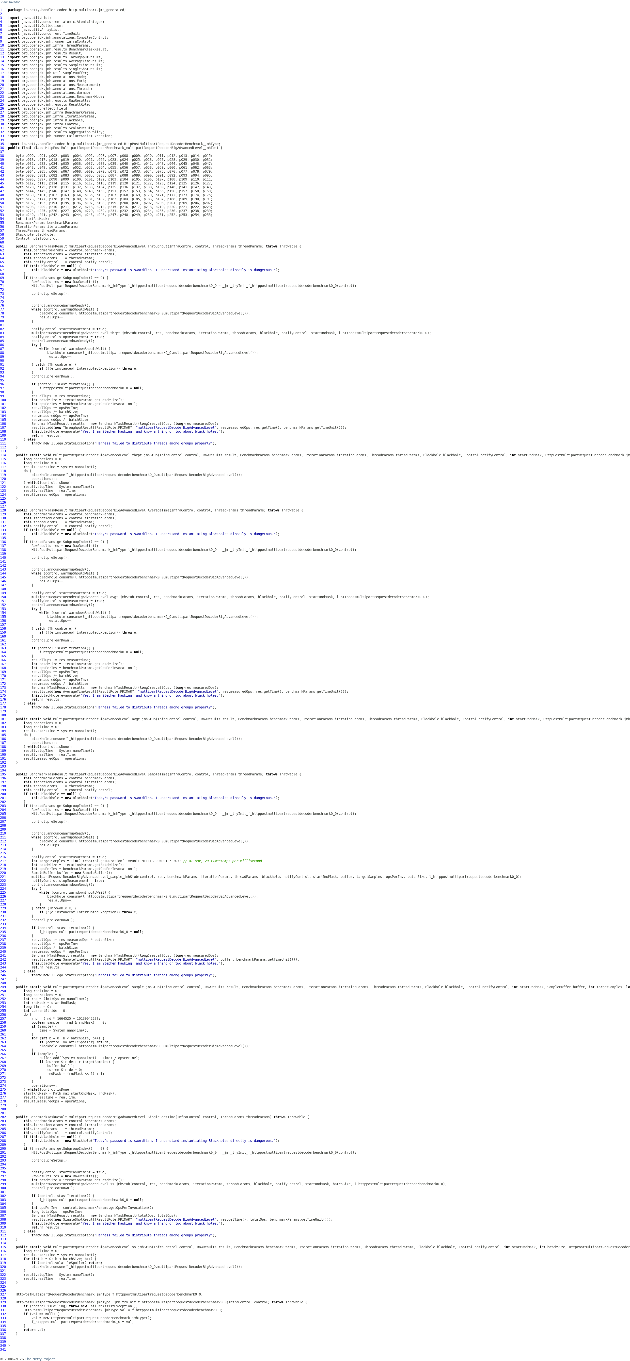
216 (3, 857)
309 (3, 1223)
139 (3, 554)
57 (2, 230)
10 (2, 45)
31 (2, 128)
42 (2, 171)
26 (2, 108)
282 (3, 1117)
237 (3, 940)
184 (3, 731)
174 (3, 691)
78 (2, 313)
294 (3, 1164)
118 (3, 471)
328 (3, 1298)
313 (3, 1239)
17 (2, 73)
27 (2, 112)
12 (2, 53)
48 (2, 195)
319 (3, 1263)
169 (3, 672)
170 (3, 676)
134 (3, 534)
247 (3, 979)
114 (3, 455)
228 (3, 904)
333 (3, 1318)
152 (3, 605)
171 (3, 680)
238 (3, 944)
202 (3, 802)
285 (3, 1129)
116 (3, 463)
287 (3, 1137)
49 (2, 199)
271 (3, 1074)
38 (2, 156)
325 (3, 1286)
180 (3, 715)
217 (3, 861)
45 (2, 183)
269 (3, 1066)
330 (3, 1306)
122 (3, 487)
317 (3, 1255)
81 (2, 325)
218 (3, 865)
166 (3, 660)
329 (3, 1302)
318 (3, 1259)
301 (3, 1192)
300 (3, 1188)
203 (3, 806)
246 (3, 975)
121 (3, 483)
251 (3, 995)
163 (3, 648)
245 (3, 971)
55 (2, 223)
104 (3, 416)
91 (2, 364)
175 (3, 695)
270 (3, 1070)
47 (2, 191)
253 (3, 1003)
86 (2, 345)
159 (3, 632)
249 (3, 987)
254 (3, 1007)
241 (3, 955)
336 (3, 1330)
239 (3, 948)
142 (3, 565)
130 (3, 518)
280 (3, 1109)
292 (3, 1156)
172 (3, 684)
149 (3, 593)
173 (3, 687)
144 (3, 573)
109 (3, 435)
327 (3, 1294)
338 (3, 1338)
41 (2, 167)
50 (2, 203)
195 (3, 774)
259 (3, 1026)
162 (3, 644)
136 (3, 542)
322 (3, 1275)
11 (2, 49)
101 (3, 404)
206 (3, 818)
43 (2, 175)
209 (3, 829)
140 (3, 557)
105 (3, 420)
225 (3, 892)
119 (3, 475)
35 (2, 144)
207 (3, 821)
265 (3, 1050)
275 (3, 1089)
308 (3, 1219)
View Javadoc (10, 2)
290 (3, 1148)
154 (3, 613)
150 (3, 597)
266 (3, 1054)
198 (3, 786)
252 (3, 999)
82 (2, 329)
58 (2, 234)
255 (3, 1011)
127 (3, 506)
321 (3, 1271)
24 (2, 100)
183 (3, 727)
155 (3, 617)
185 (3, 735)
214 (3, 849)
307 (3, 1215)
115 (3, 459)
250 (3, 991)
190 (3, 754)
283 (3, 1121)
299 (3, 1184)
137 (3, 546)
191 (3, 758)
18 (2, 77)
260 (3, 1030)
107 (3, 427)
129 (3, 514)
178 (3, 707)
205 (3, 814)
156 (3, 621)
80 (2, 321)
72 (2, 290)
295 (3, 1168)
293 (3, 1160)
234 (3, 928)
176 (3, 699)
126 (3, 502)
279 (3, 1105)
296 (3, 1172)
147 (3, 585)
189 (3, 751)
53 (2, 215)
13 (2, 57)
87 (2, 349)
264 (3, 1046)
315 (3, 1247)
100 (3, 400)
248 (3, 983)
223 (3, 884)
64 (2, 258)
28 (2, 116)
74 (2, 297)
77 (2, 309)
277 (3, 1097)
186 (3, 739)
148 (3, 589)
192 (3, 762)
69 (2, 278)
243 (3, 963)
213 (3, 845)
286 (3, 1133)
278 (3, 1101)
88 (2, 353)
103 (3, 412)
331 (3, 1310)
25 (2, 104)
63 (2, 254)
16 (2, 69)
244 (3, 967)
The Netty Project (40, 1359)
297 (3, 1176)
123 (3, 490)
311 (3, 1231)
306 (3, 1211)
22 (2, 93)
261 (3, 1034)
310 (3, 1227)
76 (2, 305)
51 (2, 207)
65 (2, 262)
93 (2, 372)
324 (3, 1282)
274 (3, 1085)
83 (2, 333)
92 (2, 368)
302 (3, 1196)
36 (2, 148)
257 (3, 1018)
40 (2, 163)
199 (3, 790)
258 (3, 1022)
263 (3, 1042)
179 (3, 711)
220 (3, 873)
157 (3, 624)
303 (3, 1200)
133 (3, 530)
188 (3, 747)
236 (3, 936)
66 (2, 266)
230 (3, 912)
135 (3, 538)
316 (3, 1251)
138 (3, 550)
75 (2, 301)
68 (2, 274)
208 (3, 825)
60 (2, 242)
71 (2, 286)
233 (3, 924)
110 (3, 439)
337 (3, 1334)
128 (3, 510)
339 (3, 1342)
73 (2, 293)
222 (3, 881)
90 (2, 360)
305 (3, 1208)
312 (3, 1235)
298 (3, 1180)
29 (2, 120)
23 (2, 96)
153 (3, 609)
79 (2, 317)
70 (2, 282)
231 (3, 916)
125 (3, 498)
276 (3, 1093)
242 (3, 959)
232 (3, 920)
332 (3, 1314)
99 (2, 396)
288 (3, 1141)
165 (3, 656)
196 (3, 778)
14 (2, 61)
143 (3, 569)
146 (3, 581)
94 (2, 376)
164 (3, 652)
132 (3, 526)
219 (3, 869)
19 (2, 81)
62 (2, 250)
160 (3, 636)
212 (3, 841)
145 (3, 577)
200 (3, 794)
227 (3, 900)
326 (3, 1290)
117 (3, 467)
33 (2, 136)
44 (2, 179)
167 (3, 664)
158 (3, 628)
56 (2, 227)
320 (3, 1267)
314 (3, 1243)
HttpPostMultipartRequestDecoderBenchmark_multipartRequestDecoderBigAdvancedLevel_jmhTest (132, 148)
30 (2, 124)
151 (3, 601)
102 (3, 408)
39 (2, 160)
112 (3, 447)
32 (2, 132)
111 (3, 443)
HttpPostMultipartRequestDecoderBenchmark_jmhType (79, 286)
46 (2, 187)
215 (3, 853)
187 (3, 743)
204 (3, 810)
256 (3, 1015)
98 (2, 392)
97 (2, 388)
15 (2, 65)
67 (2, 270)
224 (3, 888)
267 (3, 1058)
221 (3, 877)
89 (2, 357)
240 (3, 951)
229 (3, 908)
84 (2, 337)
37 (2, 152)
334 (3, 1322)
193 (3, 766)
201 (3, 798)
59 (2, 238)
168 (3, 668)
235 (3, 932)
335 (3, 1326)
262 (3, 1038)
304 (3, 1204)
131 (3, 522)
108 (3, 431)
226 (3, 896)
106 (3, 424)
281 (3, 1113)
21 (2, 89)
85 (2, 341)
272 (3, 1078)
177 (3, 703)
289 (3, 1145)
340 (3, 1345)
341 (3, 1349)
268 (3, 1062)
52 (2, 211)
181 (3, 719)
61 (2, 246)
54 (2, 219)
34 (2, 140)
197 (3, 782)
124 (3, 494)
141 (3, 561)
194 (3, 770)
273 (3, 1081)
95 (2, 380)
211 (3, 837)
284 (3, 1125)
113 (3, 451)
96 (2, 384)
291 (3, 1152)
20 (2, 85)
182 (3, 723)
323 (3, 1278)
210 (3, 833)
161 (3, 640)
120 (3, 479)
